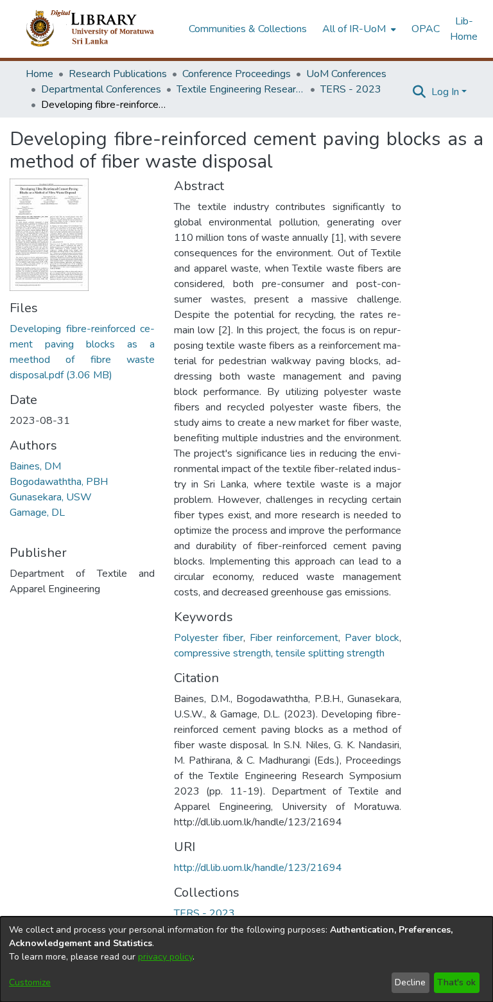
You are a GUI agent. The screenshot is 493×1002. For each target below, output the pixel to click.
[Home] (100, 29)
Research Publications (118, 74)
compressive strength (222, 653)
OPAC (425, 29)
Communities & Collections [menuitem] (248, 29)
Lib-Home (464, 29)
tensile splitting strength (330, 653)
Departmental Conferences (101, 89)
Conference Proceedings (236, 74)
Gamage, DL (37, 512)
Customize (30, 982)
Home (39, 74)
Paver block (372, 638)
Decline (410, 982)
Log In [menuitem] (445, 92)
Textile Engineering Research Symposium (241, 89)
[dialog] (246, 959)
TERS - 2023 (350, 89)
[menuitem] (358, 29)
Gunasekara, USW (51, 497)
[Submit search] (419, 92)
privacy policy (165, 957)
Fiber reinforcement (294, 638)
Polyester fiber (208, 638)
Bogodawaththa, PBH (59, 482)
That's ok (456, 982)
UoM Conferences (346, 74)
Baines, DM (35, 466)
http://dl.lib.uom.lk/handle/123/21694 (258, 868)
